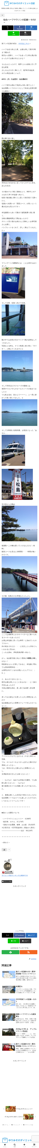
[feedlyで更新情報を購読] (10, 952)
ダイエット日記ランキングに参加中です (15, 875)
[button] (25, 33)
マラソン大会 (7, 881)
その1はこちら (23, 43)
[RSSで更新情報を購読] (28, 952)
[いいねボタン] (4, 849)
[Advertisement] (19, 907)
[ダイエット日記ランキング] (8, 866)
